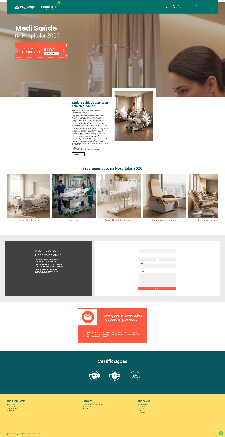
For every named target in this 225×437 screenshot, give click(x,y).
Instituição (141, 263)
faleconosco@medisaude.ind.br (92, 404)
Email (140, 255)
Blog (140, 410)
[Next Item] (215, 202)
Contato (142, 412)
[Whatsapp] (221, 433)
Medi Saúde (143, 404)
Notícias (142, 408)
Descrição (141, 271)
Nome (140, 248)
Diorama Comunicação (23, 435)
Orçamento (143, 406)
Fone (160, 255)
